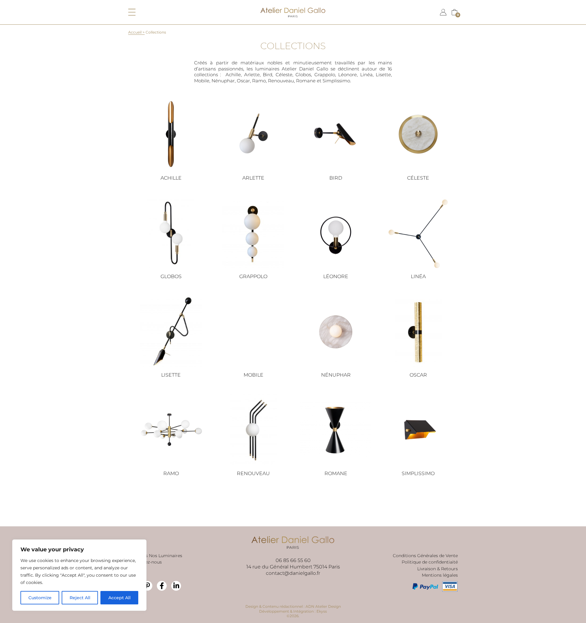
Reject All (80, 597)
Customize (40, 597)
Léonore (335, 276)
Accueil (135, 32)
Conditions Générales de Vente (425, 555)
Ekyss (322, 611)
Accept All (119, 597)
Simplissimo (418, 473)
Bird (335, 178)
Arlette (253, 178)
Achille (171, 178)
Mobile (253, 375)
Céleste (418, 178)
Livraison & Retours (437, 568)
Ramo (171, 473)
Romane (335, 473)
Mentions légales (440, 575)
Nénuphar (336, 375)
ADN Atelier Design (323, 606)
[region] (79, 575)
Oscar (418, 375)
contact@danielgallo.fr (293, 573)
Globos (171, 276)
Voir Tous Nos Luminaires (155, 555)
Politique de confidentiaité (430, 562)
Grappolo (253, 276)
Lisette (171, 375)
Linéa (418, 276)
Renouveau (253, 473)
